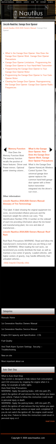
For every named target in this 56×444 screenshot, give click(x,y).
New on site (6, 355)
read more (50, 421)
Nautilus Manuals (7, 2)
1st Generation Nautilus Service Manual (19, 329)
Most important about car (12, 361)
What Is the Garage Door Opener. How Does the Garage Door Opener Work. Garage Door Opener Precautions (27, 56)
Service (26, 2)
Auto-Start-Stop (10, 370)
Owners (19, 2)
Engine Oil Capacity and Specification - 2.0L (21, 335)
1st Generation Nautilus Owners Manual (19, 323)
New (32, 2)
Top (37, 2)
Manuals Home (8, 317)
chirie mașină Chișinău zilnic (16, 263)
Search (50, 2)
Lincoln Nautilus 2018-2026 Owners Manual (19, 28)
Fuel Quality (6, 341)
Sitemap (43, 2)
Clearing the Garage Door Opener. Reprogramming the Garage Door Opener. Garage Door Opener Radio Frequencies (29, 84)
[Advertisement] (28, 41)
